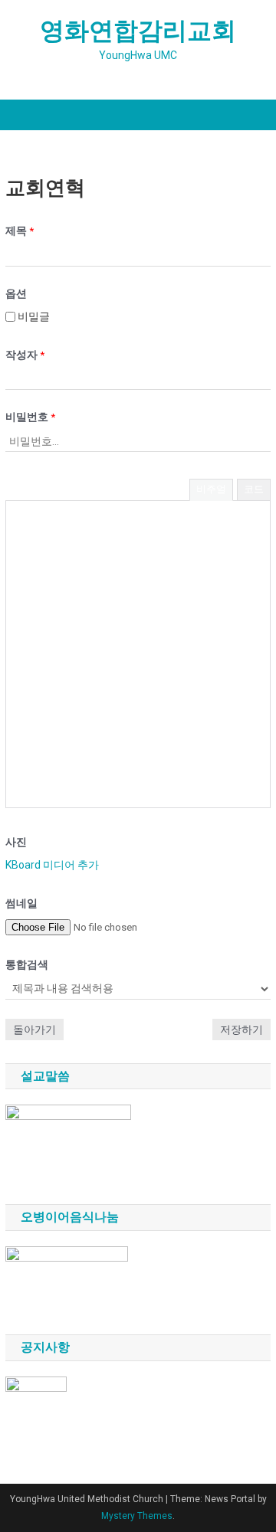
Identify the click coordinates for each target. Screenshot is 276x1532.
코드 (254, 489)
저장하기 (241, 1029)
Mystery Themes (136, 1516)
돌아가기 (34, 1029)
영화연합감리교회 (138, 30)
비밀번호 (30, 417)
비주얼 (211, 489)
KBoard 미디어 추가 (52, 865)
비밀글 (32, 316)
